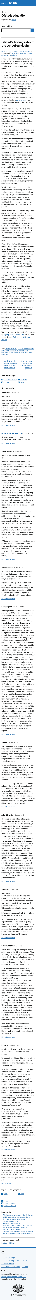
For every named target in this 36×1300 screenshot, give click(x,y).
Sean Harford (29, 352)
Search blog (6, 26)
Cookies (25, 1266)
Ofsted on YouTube (10, 1206)
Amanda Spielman (11, 348)
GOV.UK (24, 1261)
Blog (3, 12)
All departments (7, 1263)
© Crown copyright (18, 1295)
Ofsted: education (13, 15)
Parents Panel (14, 350)
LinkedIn (7, 382)
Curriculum (22, 348)
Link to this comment (8, 425)
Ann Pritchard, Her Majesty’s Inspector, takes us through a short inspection (10, 364)
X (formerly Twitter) (10, 379)
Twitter (16, 337)
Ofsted (14, 20)
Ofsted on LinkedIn (10, 1203)
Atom (22, 1194)
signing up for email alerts (14, 335)
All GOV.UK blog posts (10, 1261)
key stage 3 (5, 350)
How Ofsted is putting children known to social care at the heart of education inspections (15, 1221)
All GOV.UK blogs (8, 1258)
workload (4, 354)
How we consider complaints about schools (17, 1225)
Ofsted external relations (11, 433)
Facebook (23, 379)
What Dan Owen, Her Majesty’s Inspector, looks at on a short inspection (26, 365)
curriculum (15, 53)
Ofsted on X (8, 1201)
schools (14, 55)
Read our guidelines (7, 1243)
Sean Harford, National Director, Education (15, 51)
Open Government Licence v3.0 (13, 1276)
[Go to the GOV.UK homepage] (9, 3)
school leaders (14, 352)
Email (22, 382)
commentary (21, 100)
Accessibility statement (10, 1266)
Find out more (6, 1183)
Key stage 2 (30, 348)
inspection (22, 53)
